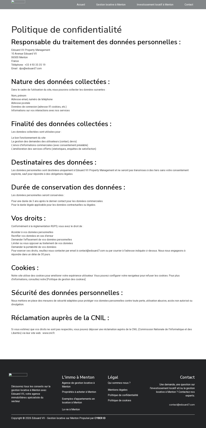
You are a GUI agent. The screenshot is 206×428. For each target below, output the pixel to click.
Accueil (81, 4)
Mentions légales (117, 389)
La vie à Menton (71, 409)
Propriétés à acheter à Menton (79, 391)
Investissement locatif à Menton (155, 4)
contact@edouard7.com (182, 404)
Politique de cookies (119, 400)
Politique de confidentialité (123, 395)
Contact (189, 4)
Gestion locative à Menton (111, 4)
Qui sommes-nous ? (119, 382)
